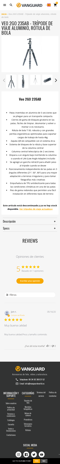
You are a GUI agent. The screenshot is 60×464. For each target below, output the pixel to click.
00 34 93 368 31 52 (37, 379)
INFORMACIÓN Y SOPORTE (11, 394)
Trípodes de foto (28, 401)
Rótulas (28, 430)
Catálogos (11, 420)
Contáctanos (11, 434)
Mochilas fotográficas (28, 407)
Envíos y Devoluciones (11, 429)
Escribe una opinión (30, 280)
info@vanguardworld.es (34, 383)
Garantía (11, 424)
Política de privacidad (11, 408)
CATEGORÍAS (28, 393)
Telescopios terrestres (28, 424)
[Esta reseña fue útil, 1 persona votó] (48, 346)
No (44, 461)
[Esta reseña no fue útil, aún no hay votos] (53, 346)
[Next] (56, 80)
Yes (36, 461)
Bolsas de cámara (28, 414)
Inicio (4, 14)
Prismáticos (28, 419)
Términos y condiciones (11, 414)
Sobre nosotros (11, 403)
